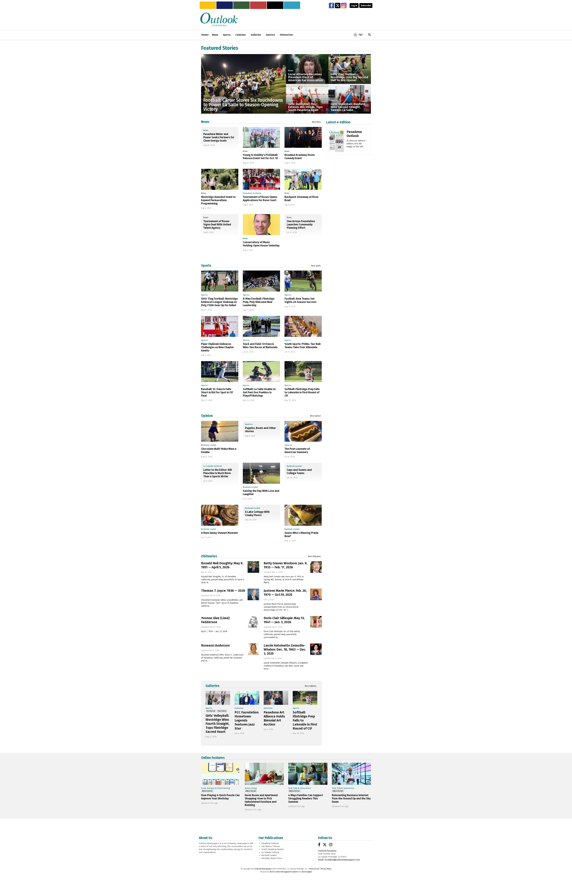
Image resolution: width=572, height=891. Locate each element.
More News (316, 122)
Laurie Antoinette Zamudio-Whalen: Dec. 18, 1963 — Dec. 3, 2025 (285, 649)
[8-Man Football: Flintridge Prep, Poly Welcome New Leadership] (261, 281)
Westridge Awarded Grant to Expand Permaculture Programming (218, 200)
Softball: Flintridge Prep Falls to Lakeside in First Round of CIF (302, 392)
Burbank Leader (208, 445)
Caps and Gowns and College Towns (299, 471)
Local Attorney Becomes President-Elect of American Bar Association (305, 77)
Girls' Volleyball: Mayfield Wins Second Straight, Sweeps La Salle (348, 107)
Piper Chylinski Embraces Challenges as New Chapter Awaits (217, 347)
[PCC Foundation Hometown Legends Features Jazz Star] (247, 698)
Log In (354, 5)
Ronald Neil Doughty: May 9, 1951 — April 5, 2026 (222, 565)
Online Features (213, 758)
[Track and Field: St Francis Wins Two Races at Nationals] (261, 326)
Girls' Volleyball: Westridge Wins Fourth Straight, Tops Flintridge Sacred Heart (217, 724)
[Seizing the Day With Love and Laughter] (261, 473)
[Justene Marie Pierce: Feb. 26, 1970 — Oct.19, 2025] (316, 594)
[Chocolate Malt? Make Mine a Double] (219, 431)
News (290, 71)
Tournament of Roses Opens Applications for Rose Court (260, 198)
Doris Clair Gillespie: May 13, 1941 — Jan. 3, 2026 (284, 620)
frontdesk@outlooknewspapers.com (342, 860)
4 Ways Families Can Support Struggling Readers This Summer (305, 798)
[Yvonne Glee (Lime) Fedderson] (253, 622)
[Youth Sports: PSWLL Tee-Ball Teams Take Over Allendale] (303, 326)
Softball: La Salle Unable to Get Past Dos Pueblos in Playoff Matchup (259, 392)
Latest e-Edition (338, 122)
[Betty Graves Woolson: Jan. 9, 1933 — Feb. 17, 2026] (316, 567)
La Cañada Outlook (212, 466)
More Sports (316, 266)
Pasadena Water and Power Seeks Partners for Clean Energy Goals (218, 137)
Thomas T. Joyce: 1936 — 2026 (223, 591)
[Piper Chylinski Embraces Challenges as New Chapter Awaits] (219, 326)
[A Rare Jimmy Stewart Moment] (219, 515)
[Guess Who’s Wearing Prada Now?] (303, 515)
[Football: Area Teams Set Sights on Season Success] (303, 281)
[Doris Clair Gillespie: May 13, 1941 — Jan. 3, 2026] (316, 622)
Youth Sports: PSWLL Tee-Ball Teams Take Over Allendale (303, 345)
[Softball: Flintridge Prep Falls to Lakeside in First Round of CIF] (303, 371)
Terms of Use (314, 869)
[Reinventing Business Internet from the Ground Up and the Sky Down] (351, 774)
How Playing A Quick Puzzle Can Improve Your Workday (220, 797)
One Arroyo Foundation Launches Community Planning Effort (301, 224)
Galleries (212, 686)
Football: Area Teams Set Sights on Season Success (300, 300)
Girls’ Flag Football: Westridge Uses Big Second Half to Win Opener (349, 77)
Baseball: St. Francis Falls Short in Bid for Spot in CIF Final (217, 392)
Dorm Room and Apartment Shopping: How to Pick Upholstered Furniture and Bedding (261, 800)
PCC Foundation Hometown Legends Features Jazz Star (247, 720)
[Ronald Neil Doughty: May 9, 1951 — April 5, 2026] (253, 567)
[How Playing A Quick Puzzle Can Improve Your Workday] (220, 774)
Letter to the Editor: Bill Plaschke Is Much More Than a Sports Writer (217, 473)
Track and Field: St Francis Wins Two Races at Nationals (260, 345)
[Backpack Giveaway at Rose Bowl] (303, 179)
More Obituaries (314, 556)
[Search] (369, 34)
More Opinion (315, 416)
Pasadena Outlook (252, 193)
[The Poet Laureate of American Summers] (303, 431)
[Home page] (219, 19)
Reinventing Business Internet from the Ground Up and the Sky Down (351, 798)
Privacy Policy (326, 869)
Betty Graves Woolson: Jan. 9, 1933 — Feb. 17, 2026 (285, 565)
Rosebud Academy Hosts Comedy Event (300, 156)
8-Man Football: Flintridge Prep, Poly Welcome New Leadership (258, 302)
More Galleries (310, 686)
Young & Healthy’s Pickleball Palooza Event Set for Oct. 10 (260, 156)
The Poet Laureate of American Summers (297, 450)
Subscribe (366, 5)
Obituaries (209, 556)
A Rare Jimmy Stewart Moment (219, 533)
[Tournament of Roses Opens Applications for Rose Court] (261, 179)
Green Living (251, 788)
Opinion (207, 416)
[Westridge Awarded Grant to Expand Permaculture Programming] (219, 179)
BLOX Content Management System (284, 872)
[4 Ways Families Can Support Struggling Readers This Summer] (307, 774)
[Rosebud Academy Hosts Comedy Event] (303, 137)
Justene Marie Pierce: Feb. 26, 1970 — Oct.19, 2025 (285, 593)
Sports (206, 96)
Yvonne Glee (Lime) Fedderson (215, 620)
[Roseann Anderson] (253, 649)
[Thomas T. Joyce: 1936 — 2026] (253, 594)
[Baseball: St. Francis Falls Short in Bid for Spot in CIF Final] (219, 371)
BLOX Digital (307, 872)
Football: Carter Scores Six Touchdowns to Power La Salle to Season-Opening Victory (243, 105)
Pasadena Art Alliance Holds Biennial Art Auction (274, 718)
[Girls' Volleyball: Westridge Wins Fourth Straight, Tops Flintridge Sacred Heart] (218, 698)
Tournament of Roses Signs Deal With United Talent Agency (217, 224)
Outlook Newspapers (263, 869)
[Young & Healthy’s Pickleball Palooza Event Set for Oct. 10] (261, 137)
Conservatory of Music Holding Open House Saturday (261, 244)
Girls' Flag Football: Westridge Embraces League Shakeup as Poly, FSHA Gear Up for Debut (219, 302)
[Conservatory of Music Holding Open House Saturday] (261, 224)
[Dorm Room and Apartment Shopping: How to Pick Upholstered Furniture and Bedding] (264, 774)
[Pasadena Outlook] (336, 142)
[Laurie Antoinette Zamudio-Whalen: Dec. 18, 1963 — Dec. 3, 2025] (316, 649)
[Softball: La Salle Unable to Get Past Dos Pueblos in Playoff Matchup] (261, 371)
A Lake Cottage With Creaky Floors (257, 513)
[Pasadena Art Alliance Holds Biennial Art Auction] (276, 698)
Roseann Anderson (215, 645)
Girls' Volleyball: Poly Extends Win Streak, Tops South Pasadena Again (305, 107)
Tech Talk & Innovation (299, 788)
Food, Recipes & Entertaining (215, 788)
